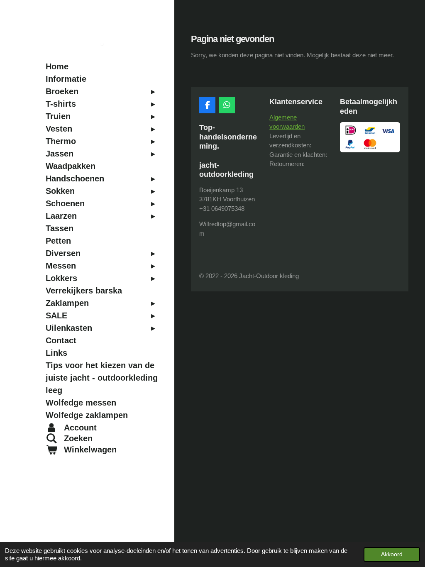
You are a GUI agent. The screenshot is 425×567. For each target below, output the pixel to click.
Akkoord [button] (392, 554)
